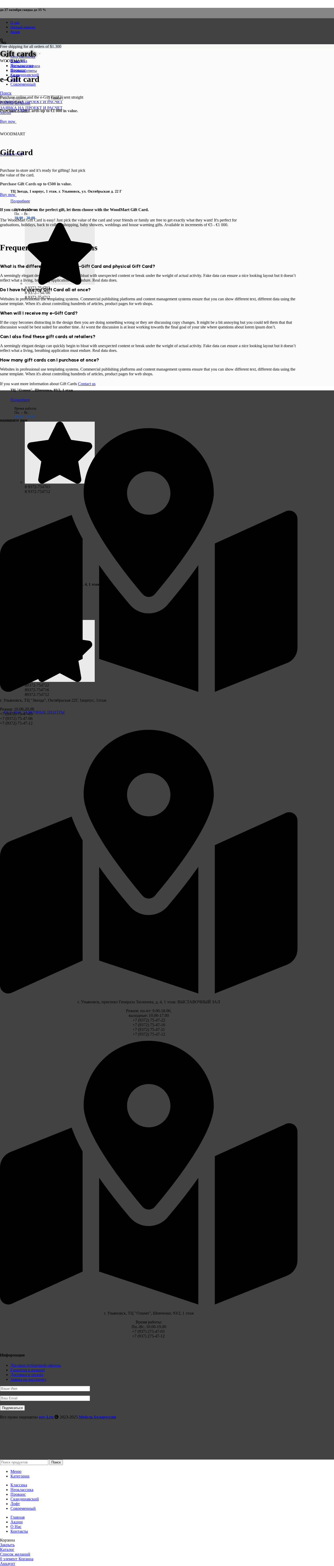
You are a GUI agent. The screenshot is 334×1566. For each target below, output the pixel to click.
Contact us (87, 384)
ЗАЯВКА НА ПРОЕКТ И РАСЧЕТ (31, 101)
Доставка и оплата (26, 1374)
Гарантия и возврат (27, 1370)
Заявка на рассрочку (28, 1379)
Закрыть (7, 1545)
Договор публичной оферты (35, 1365)
